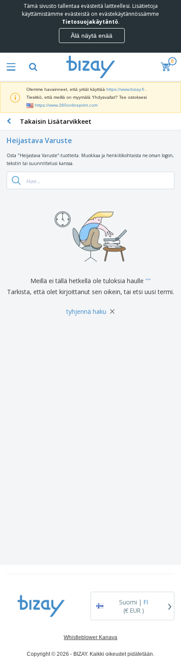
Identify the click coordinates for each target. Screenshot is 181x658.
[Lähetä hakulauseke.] (16, 180)
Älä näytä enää (91, 35)
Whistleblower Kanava (90, 637)
